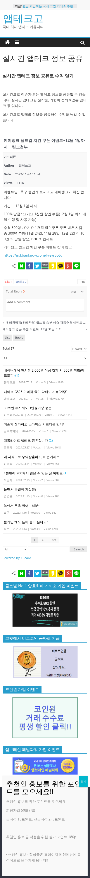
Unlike (21, 282)
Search (79, 549)
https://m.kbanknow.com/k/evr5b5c (33, 255)
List (7, 337)
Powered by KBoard (17, 558)
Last (53, 540)
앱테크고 (23, 18)
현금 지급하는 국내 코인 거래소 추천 (48, 6)
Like (8, 282)
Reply (19, 337)
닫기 (83, 781)
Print (82, 282)
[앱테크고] (7, 42)
